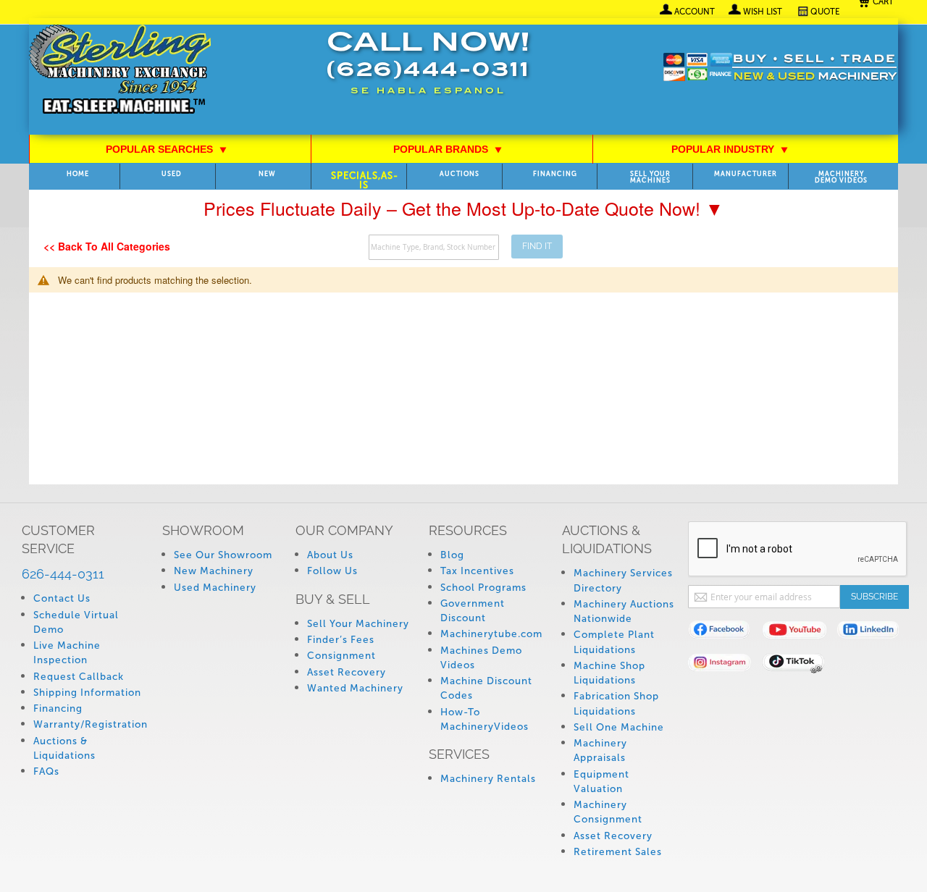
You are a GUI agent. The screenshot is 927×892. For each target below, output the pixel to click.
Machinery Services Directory (623, 580)
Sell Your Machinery (358, 624)
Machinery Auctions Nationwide (624, 611)
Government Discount (472, 610)
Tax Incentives (477, 571)
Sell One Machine (619, 727)
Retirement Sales (618, 852)
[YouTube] (800, 632)
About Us (330, 555)
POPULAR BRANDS (448, 149)
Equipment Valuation (601, 781)
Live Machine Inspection (67, 652)
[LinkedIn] (874, 632)
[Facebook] (725, 632)
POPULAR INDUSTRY (730, 149)
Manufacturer (745, 174)
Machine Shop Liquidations (609, 673)
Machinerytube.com (491, 634)
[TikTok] (800, 665)
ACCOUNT (694, 12)
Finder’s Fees (340, 640)
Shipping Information (87, 692)
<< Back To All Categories (106, 246)
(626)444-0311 (428, 71)
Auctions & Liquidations (64, 748)
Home (78, 174)
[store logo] (120, 71)
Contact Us (62, 598)
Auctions (459, 174)
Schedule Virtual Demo (76, 622)
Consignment (341, 655)
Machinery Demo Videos (841, 177)
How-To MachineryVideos (484, 719)
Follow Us (332, 571)
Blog (452, 555)
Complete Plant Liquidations (614, 641)
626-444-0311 (63, 573)
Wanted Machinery (355, 688)
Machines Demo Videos (481, 657)
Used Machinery (215, 587)
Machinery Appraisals (600, 750)
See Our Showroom (223, 555)
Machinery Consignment (608, 812)
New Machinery (213, 571)
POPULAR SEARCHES (166, 149)
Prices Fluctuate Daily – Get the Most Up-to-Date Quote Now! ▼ (463, 208)
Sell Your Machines (650, 177)
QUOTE (825, 12)
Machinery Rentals (488, 779)
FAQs (46, 771)
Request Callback (78, 676)
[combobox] (434, 247)
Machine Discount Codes (486, 688)
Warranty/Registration (90, 724)
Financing (555, 174)
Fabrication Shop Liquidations (616, 703)
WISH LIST (762, 12)
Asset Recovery (346, 672)
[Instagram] (725, 665)
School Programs (483, 587)
